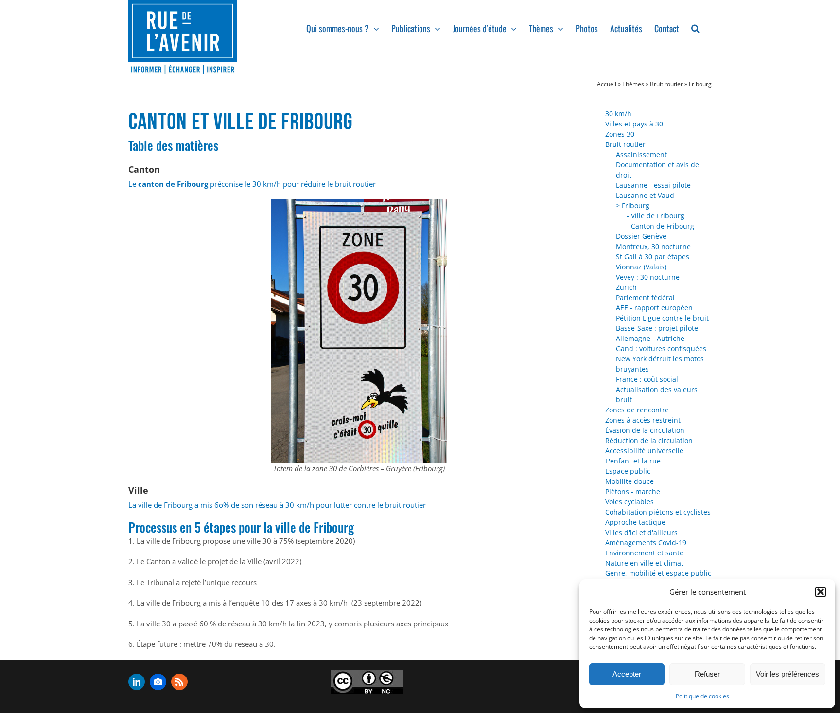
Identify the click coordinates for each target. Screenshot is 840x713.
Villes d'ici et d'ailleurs (641, 532)
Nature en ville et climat (644, 563)
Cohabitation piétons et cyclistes (658, 512)
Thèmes (633, 84)
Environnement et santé (644, 552)
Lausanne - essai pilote (653, 185)
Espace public (627, 471)
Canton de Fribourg (662, 226)
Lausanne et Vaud (645, 195)
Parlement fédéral (645, 297)
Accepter (626, 674)
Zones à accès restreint (643, 420)
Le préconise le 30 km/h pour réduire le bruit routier (252, 184)
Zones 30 (619, 134)
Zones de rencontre (637, 409)
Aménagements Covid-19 (645, 542)
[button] (820, 592)
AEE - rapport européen (654, 307)
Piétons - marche (632, 491)
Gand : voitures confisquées (661, 348)
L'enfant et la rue (633, 460)
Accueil (606, 84)
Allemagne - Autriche (650, 338)
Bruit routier (666, 84)
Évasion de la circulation (644, 430)
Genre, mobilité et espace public (658, 573)
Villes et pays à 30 (634, 123)
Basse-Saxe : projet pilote (657, 328)
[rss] (179, 682)
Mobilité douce (629, 481)
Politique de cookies (702, 696)
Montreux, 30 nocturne (653, 246)
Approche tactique (635, 522)
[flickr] (158, 682)
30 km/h (618, 113)
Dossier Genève (641, 236)
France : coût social (647, 379)
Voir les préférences (787, 674)
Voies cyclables (629, 501)
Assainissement (641, 154)
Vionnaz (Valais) (641, 266)
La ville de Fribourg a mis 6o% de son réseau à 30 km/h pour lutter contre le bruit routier (277, 505)
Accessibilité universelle (644, 450)
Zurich (626, 287)
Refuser (707, 674)
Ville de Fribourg (657, 215)
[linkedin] (136, 682)
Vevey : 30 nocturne (648, 277)
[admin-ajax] (367, 682)
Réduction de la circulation (649, 440)
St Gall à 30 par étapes (652, 256)
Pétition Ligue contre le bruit (662, 317)
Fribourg (635, 205)
